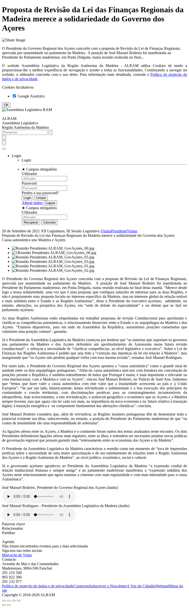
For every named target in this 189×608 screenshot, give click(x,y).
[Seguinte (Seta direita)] (9, 605)
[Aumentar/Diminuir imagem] (19, 600)
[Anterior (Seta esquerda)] (4, 605)
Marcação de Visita (17, 555)
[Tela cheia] (14, 600)
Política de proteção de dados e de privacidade (38, 586)
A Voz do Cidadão (141, 586)
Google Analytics (31, 96)
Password (29, 183)
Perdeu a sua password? (40, 193)
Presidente (119, 231)
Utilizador (29, 174)
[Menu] (4, 148)
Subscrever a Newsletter (108, 586)
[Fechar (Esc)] (4, 600)
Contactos (81, 586)
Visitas (106, 231)
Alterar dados (32, 203)
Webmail (162, 586)
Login (26, 160)
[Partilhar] (9, 600)
